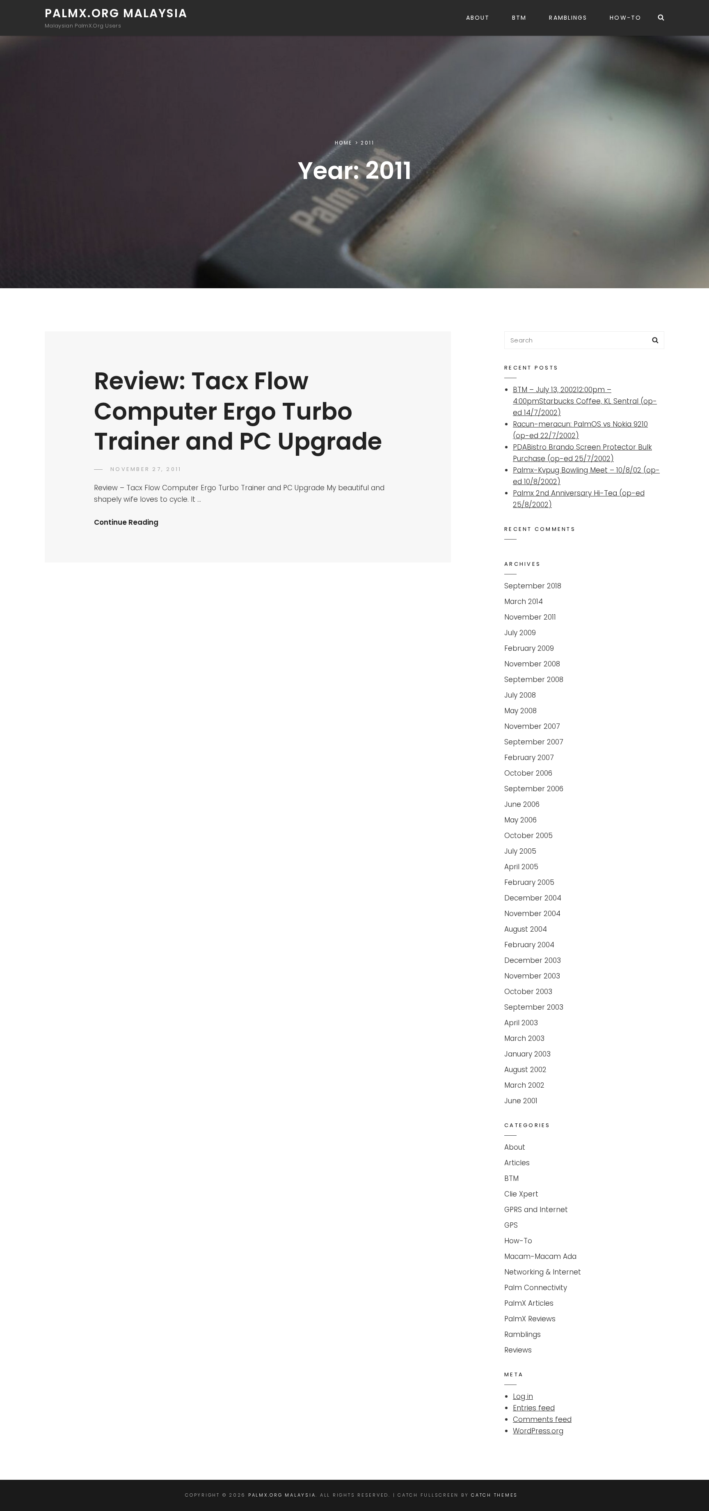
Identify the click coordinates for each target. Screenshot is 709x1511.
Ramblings (568, 18)
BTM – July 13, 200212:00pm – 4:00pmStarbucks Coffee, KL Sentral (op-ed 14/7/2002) (585, 401)
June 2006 (522, 804)
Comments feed (542, 1419)
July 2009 (520, 633)
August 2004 (525, 929)
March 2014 (523, 601)
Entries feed (534, 1408)
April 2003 (521, 1023)
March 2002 (524, 1085)
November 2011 (530, 617)
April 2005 (521, 867)
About (478, 18)
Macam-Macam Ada (540, 1256)
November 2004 (532, 914)
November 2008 (532, 664)
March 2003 (524, 1038)
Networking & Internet (542, 1272)
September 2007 (533, 742)
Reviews (518, 1350)
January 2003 (527, 1054)
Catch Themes (494, 1495)
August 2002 (525, 1070)
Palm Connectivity (535, 1288)
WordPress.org (538, 1431)
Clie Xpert (521, 1194)
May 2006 (520, 820)
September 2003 (533, 1007)
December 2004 (532, 898)
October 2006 (528, 773)
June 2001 (520, 1101)
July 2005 (520, 851)
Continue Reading (126, 522)
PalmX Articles (528, 1303)
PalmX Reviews (530, 1319)
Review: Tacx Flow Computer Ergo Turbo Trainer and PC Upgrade (238, 411)
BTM (519, 18)
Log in (523, 1396)
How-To (625, 18)
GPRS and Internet (536, 1210)
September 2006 (533, 789)
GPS (511, 1225)
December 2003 (532, 960)
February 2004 (529, 945)
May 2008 (520, 711)
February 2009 (529, 648)
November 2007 (532, 726)
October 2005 (528, 835)
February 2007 (529, 757)
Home (343, 142)
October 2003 (528, 992)
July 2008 (520, 695)
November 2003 (532, 976)
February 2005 (529, 882)
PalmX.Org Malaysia (116, 13)
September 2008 (533, 679)
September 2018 (532, 586)
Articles (517, 1163)
